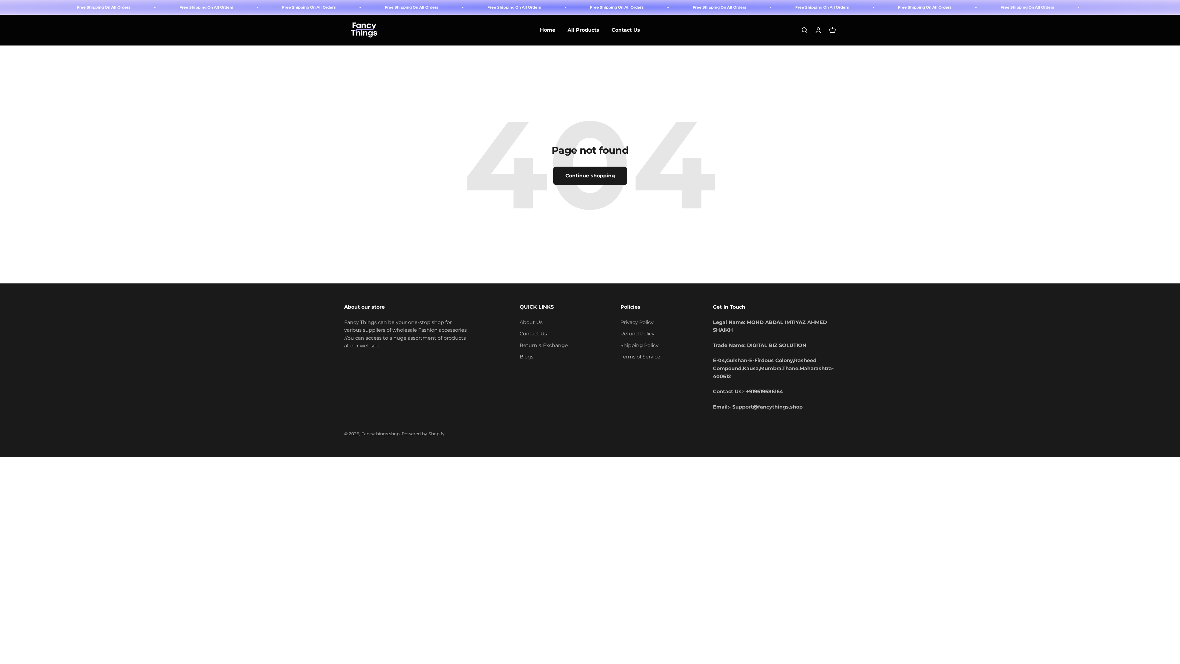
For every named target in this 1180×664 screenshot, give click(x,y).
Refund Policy (637, 334)
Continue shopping (590, 176)
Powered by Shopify (423, 434)
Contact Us (626, 30)
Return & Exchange (544, 345)
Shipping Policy (639, 345)
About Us (531, 322)
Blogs (526, 357)
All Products (583, 30)
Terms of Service (640, 357)
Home (547, 30)
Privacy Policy (637, 322)
